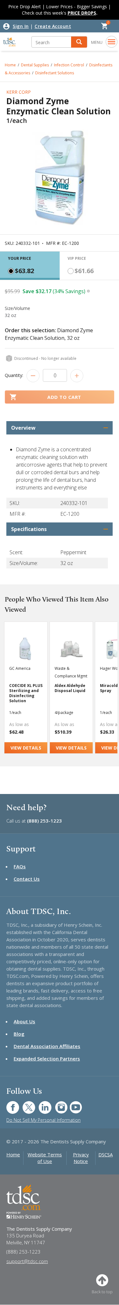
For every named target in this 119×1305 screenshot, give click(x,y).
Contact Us (27, 879)
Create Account (53, 26)
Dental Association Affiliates (47, 1046)
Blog (19, 1034)
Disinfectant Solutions (54, 73)
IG (57, 1104)
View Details (25, 748)
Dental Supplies (35, 65)
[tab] (30, 266)
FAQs (20, 866)
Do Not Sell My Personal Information (43, 1120)
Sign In (21, 26)
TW (26, 1104)
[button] (79, 42)
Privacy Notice (81, 1157)
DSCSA (105, 1154)
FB (8, 1104)
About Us (24, 1021)
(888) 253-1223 (44, 820)
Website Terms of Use (45, 1157)
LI (40, 1104)
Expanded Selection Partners (47, 1058)
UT (72, 1104)
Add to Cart (64, 397)
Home (13, 1154)
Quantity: (14, 375)
